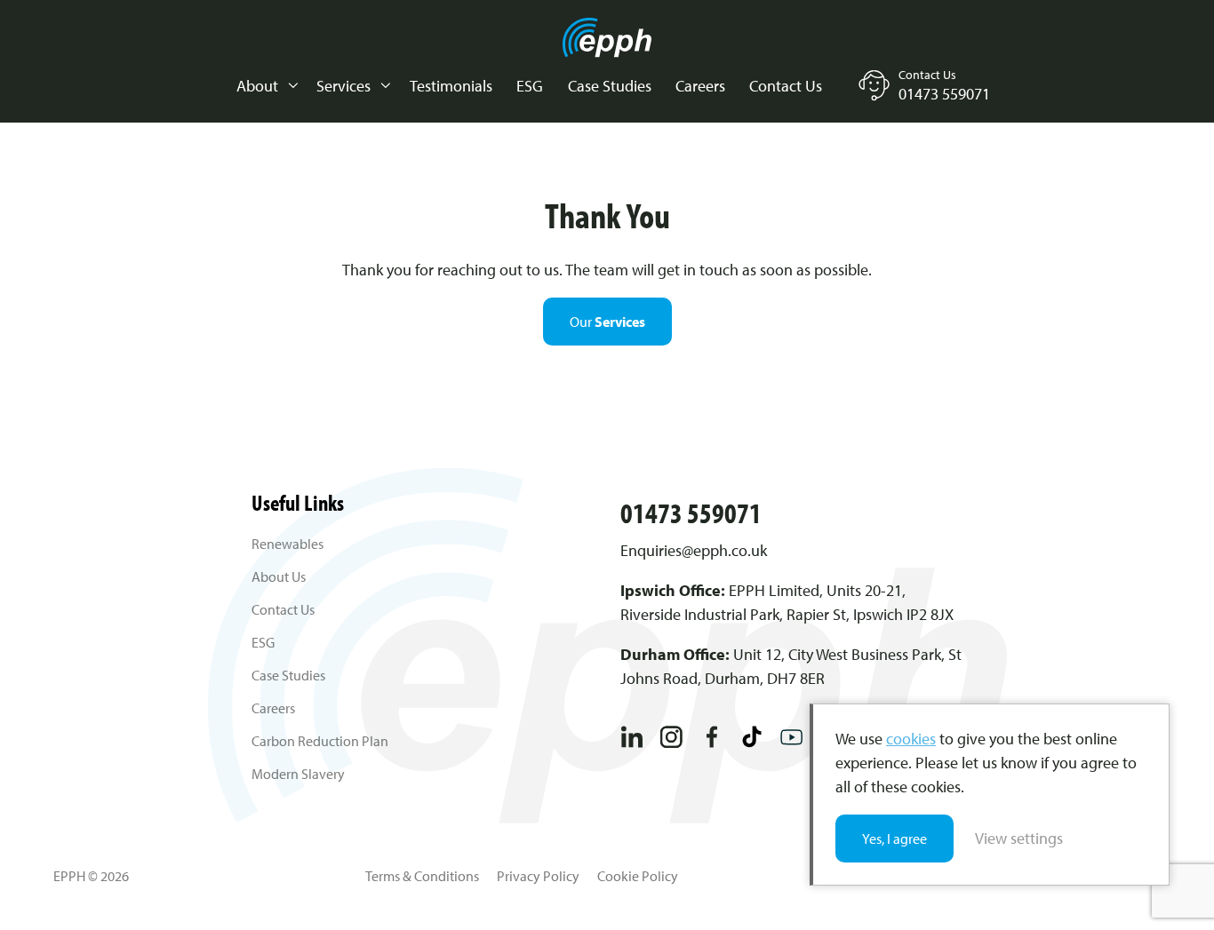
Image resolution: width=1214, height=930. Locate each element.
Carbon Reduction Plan (320, 741)
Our (607, 321)
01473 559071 (691, 512)
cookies (911, 738)
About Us (279, 576)
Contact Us (785, 86)
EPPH (607, 38)
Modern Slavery (298, 774)
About (257, 86)
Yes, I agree (894, 838)
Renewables (287, 543)
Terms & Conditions (422, 876)
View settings (1019, 838)
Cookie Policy (637, 876)
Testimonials (451, 86)
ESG (529, 86)
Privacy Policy (538, 876)
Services (343, 86)
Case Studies (609, 86)
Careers (700, 86)
